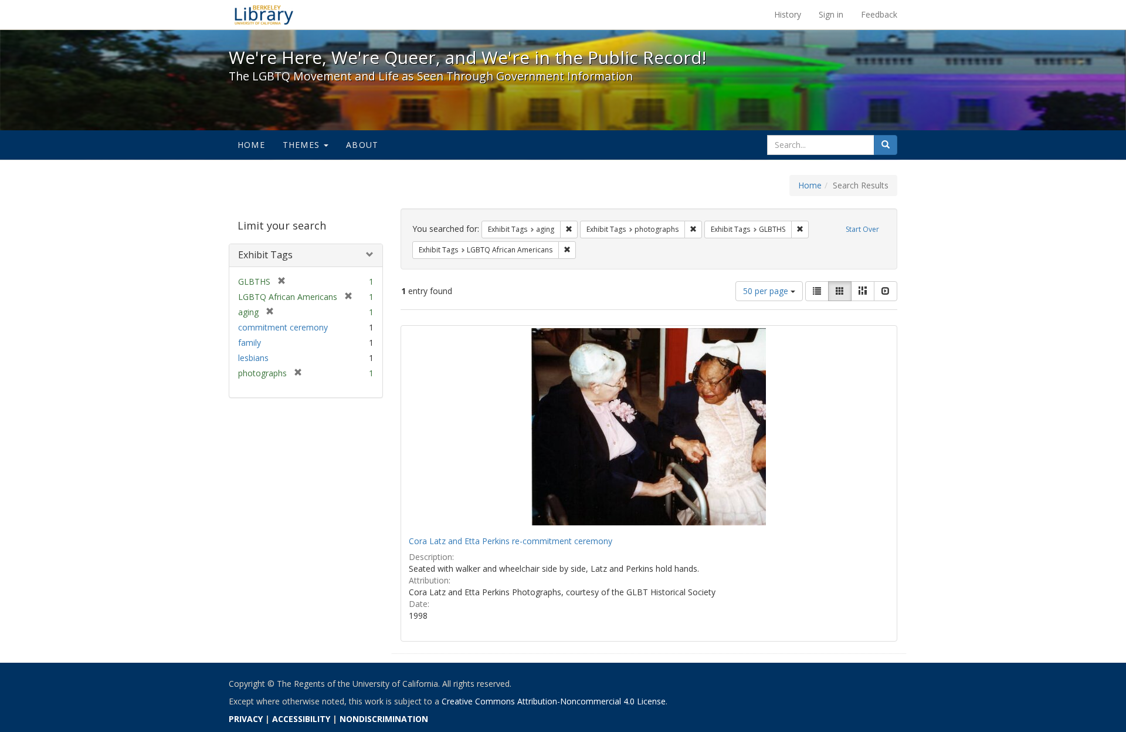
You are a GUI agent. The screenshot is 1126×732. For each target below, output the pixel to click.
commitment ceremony (283, 327)
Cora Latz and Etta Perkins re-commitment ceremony (510, 541)
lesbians (253, 357)
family (249, 342)
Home (251, 144)
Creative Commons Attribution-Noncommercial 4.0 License (554, 701)
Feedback (879, 14)
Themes (303, 144)
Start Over (862, 229)
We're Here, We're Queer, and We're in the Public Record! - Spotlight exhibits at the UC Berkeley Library (264, 14)
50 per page (767, 290)
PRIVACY (246, 718)
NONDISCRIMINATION (384, 718)
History (787, 14)
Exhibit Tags (265, 254)
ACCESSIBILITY (301, 718)
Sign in (831, 14)
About (362, 144)
